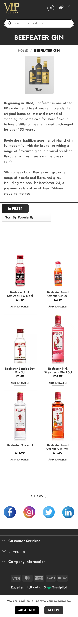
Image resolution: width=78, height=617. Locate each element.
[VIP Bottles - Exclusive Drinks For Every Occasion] (20, 8)
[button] (61, 8)
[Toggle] (4, 541)
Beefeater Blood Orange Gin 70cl (57, 447)
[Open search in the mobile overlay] (39, 23)
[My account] (50, 8)
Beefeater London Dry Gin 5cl (20, 370)
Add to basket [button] (20, 306)
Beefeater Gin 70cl (20, 445)
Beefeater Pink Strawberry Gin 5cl (20, 294)
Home (23, 50)
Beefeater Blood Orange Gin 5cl (58, 294)
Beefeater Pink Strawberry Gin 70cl (58, 370)
